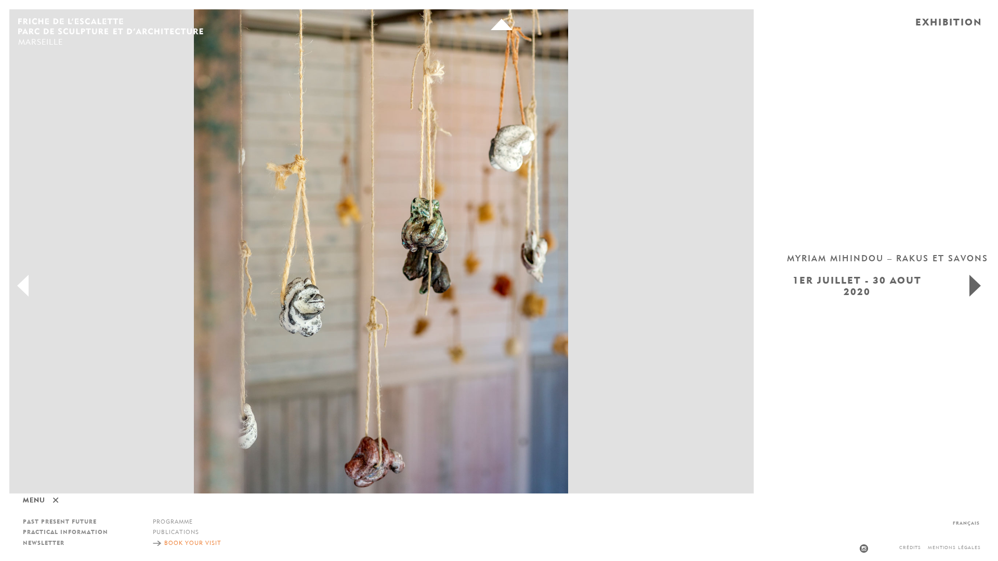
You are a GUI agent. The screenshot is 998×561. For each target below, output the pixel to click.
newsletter (43, 543)
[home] (110, 27)
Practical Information (65, 533)
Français (966, 523)
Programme (173, 522)
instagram (864, 548)
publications (176, 533)
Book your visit (192, 543)
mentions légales (954, 547)
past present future (60, 522)
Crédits (910, 547)
